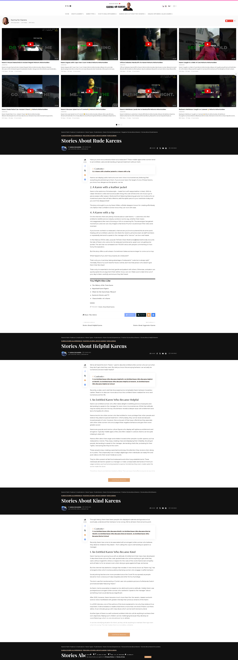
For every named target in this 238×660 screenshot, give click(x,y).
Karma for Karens (19, 20)
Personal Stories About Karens (95, 650)
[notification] (163, 6)
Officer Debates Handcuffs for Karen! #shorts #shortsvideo (141, 62)
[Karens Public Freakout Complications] (119, 6)
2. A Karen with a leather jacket (104, 171)
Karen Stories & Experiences (71, 135)
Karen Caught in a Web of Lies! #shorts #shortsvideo (198, 62)
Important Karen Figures (100, 288)
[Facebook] (66, 6)
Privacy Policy (109, 657)
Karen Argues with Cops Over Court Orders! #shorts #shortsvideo (84, 62)
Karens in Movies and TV (100, 295)
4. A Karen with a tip (123, 171)
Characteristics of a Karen (101, 298)
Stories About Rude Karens (106, 307)
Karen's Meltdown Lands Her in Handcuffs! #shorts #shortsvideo (143, 109)
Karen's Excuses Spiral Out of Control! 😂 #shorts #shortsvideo (83, 109)
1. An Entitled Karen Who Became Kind (106, 531)
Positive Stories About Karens (94, 341)
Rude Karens (111, 135)
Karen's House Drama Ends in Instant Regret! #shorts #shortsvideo (25, 62)
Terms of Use (120, 657)
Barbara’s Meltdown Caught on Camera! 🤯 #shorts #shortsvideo (202, 109)
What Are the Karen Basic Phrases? (104, 292)
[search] (166, 6)
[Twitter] (68, 6)
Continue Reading (119, 480)
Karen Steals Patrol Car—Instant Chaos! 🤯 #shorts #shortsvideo (25, 109)
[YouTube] (70, 6)
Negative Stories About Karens (95, 135)
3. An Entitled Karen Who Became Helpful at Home (116, 381)
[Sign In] (63, 6)
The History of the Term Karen (102, 285)
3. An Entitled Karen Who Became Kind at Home (114, 534)
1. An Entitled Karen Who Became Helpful (107, 379)
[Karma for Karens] (5, 21)
